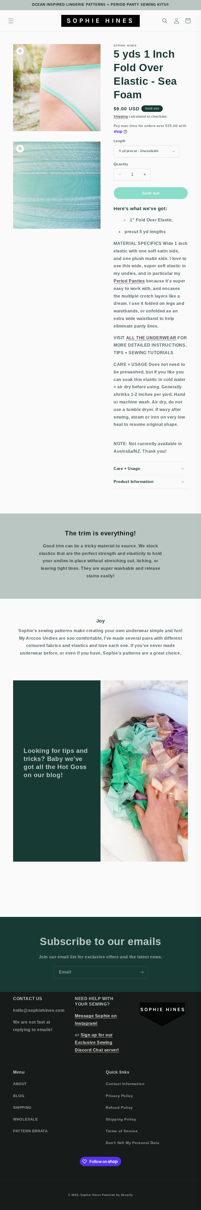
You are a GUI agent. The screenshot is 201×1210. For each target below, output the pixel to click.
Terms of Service (122, 1131)
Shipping (121, 116)
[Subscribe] (141, 972)
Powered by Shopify (117, 1194)
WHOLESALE (25, 1119)
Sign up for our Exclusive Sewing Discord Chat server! (97, 1042)
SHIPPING (22, 1107)
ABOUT (20, 1084)
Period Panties (129, 281)
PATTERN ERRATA (30, 1131)
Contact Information (125, 1084)
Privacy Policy (119, 1096)
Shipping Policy (121, 1119)
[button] (11, 21)
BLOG (18, 1096)
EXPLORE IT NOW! (46, 788)
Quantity (121, 164)
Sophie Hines (90, 1194)
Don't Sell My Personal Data (132, 1143)
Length (119, 141)
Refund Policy (119, 1107)
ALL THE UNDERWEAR (151, 338)
